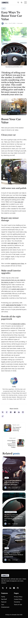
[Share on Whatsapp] (14, 412)
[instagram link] (14, 588)
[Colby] (2, 23)
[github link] (17, 588)
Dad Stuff (4, 599)
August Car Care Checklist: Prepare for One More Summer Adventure (13, 482)
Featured (3, 602)
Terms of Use (18, 604)
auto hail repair (12, 243)
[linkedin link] (10, 588)
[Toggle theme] (21, 2)
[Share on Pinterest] (10, 412)
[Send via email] (22, 412)
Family (3, 596)
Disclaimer (17, 602)
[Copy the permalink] (2, 416)
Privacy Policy (18, 596)
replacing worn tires (17, 263)
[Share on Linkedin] (18, 412)
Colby (6, 23)
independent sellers (18, 324)
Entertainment (5, 607)
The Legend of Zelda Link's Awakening (17, 429)
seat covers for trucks (13, 305)
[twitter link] (2, 588)
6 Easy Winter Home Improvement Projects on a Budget (11, 444)
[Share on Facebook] (6, 412)
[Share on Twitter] (2, 412)
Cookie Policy (18, 599)
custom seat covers (17, 289)
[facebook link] (6, 588)
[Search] (18, 2)
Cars (2, 604)
